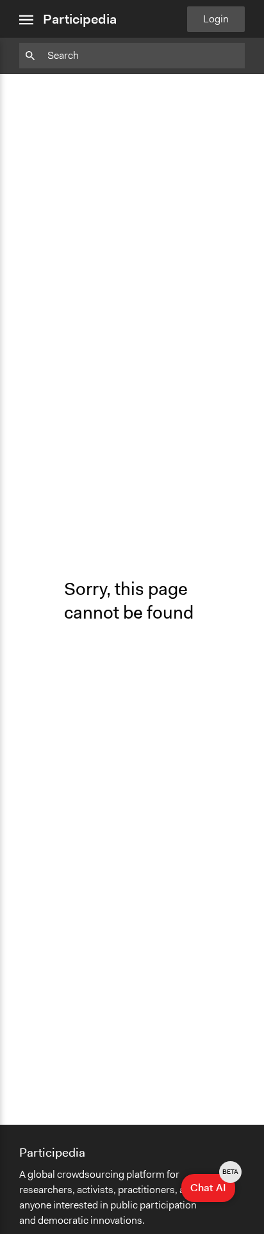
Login (216, 19)
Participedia (80, 19)
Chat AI (212, 1184)
